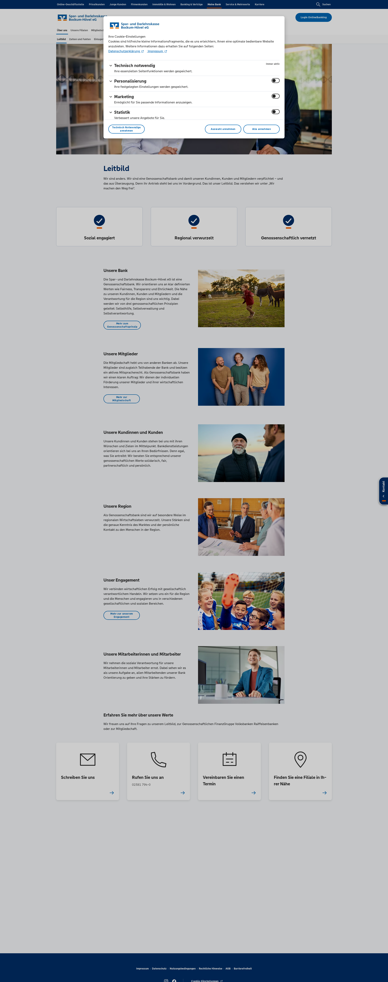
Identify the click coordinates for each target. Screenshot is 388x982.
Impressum (155, 51)
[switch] (276, 80)
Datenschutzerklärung (124, 51)
